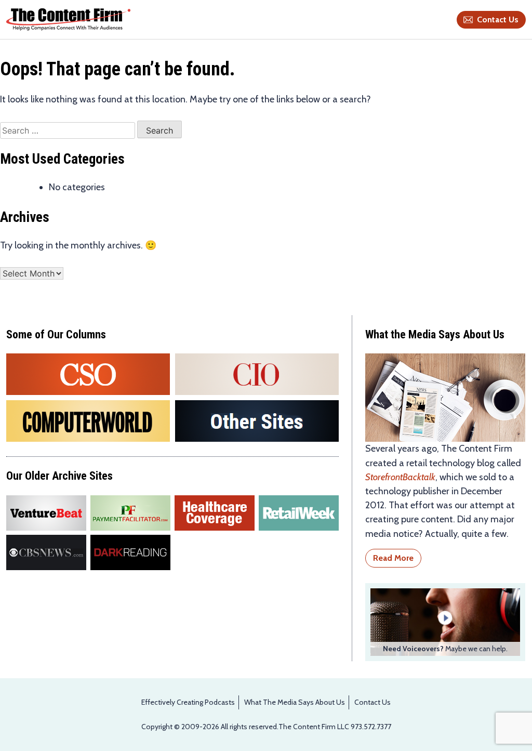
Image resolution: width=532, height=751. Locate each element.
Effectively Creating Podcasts (188, 702)
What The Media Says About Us (294, 702)
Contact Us (497, 19)
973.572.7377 (371, 726)
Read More (393, 558)
